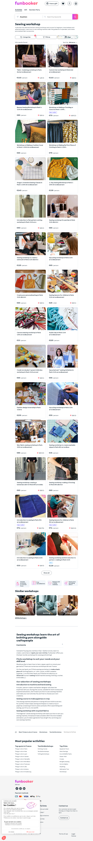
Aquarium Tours (64, 749)
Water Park (63, 756)
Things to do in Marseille (22, 759)
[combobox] (31, 16)
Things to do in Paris (21, 749)
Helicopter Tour (64, 769)
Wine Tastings (64, 751)
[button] (63, 4)
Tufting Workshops (43, 754)
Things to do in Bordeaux (22, 761)
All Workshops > (21, 618)
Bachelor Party (34, 10)
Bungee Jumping (64, 761)
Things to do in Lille (21, 766)
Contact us (64, 818)
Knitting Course (42, 749)
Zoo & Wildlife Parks (66, 754)
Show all (46, 573)
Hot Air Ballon (64, 764)
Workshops (63, 771)
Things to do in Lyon (21, 754)
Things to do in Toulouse (22, 764)
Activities (18, 9)
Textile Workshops (43, 751)
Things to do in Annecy (22, 769)
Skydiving (62, 766)
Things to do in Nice (21, 751)
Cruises (62, 759)
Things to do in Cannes (22, 756)
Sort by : (69, 42)
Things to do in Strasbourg (23, 771)
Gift (25, 10)
